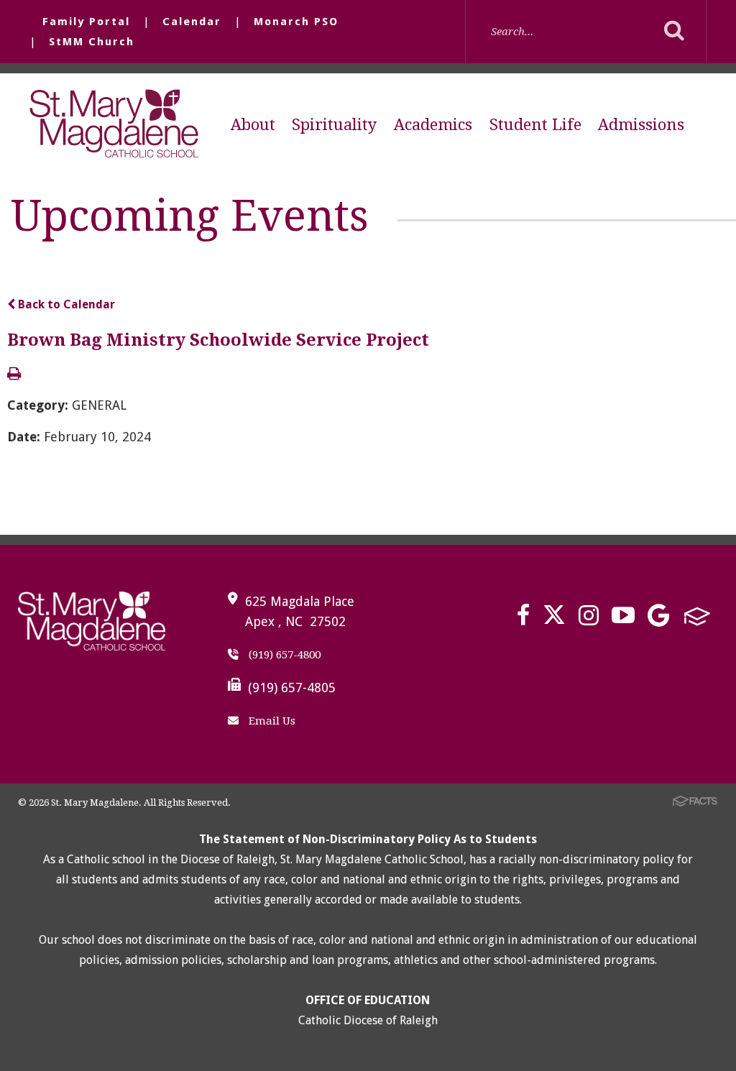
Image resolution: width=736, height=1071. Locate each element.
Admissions (641, 125)
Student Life (535, 125)
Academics (433, 125)
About (253, 125)
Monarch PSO (296, 21)
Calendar (191, 21)
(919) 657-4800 (283, 654)
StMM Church (91, 41)
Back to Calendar (65, 304)
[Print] (14, 375)
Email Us (270, 720)
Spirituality (334, 125)
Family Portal (86, 21)
